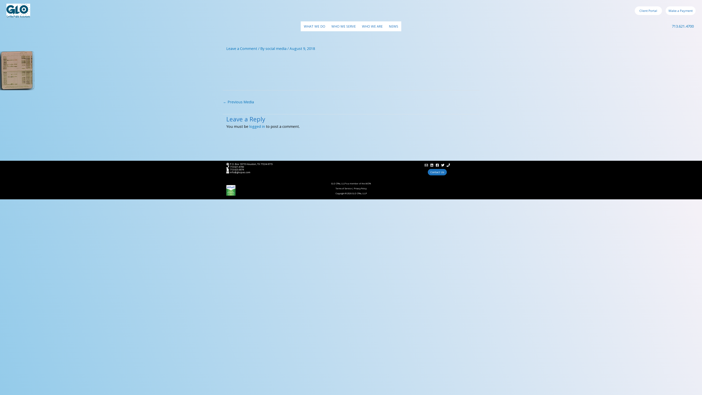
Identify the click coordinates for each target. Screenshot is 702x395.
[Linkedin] (431, 165)
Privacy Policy (360, 188)
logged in (257, 126)
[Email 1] (426, 165)
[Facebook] (437, 165)
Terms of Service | (345, 188)
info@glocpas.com (240, 172)
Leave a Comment (241, 48)
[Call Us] (448, 165)
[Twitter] (442, 165)
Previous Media (238, 101)
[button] (648, 10)
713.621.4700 (683, 26)
